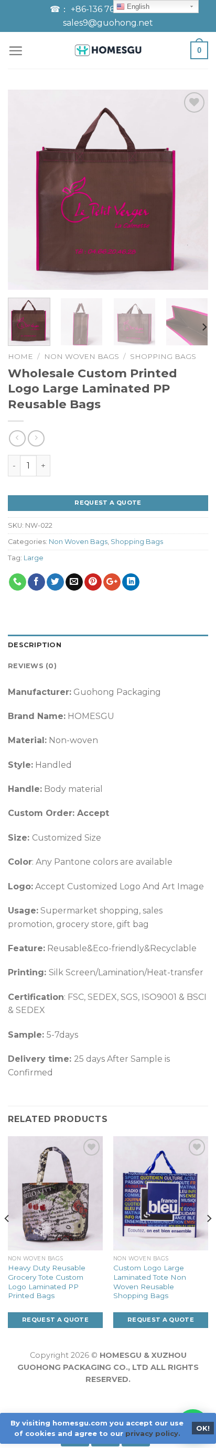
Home (20, 356)
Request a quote (107, 502)
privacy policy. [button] (152, 1433)
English (137, 6)
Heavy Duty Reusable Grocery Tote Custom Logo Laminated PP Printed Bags (46, 1282)
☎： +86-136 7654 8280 (100, 9)
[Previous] (25, 190)
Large (34, 558)
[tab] (108, 645)
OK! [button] (203, 1428)
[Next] (190, 190)
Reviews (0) (32, 666)
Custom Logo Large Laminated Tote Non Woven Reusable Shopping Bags (149, 1282)
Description (34, 645)
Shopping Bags (163, 356)
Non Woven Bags (81, 356)
